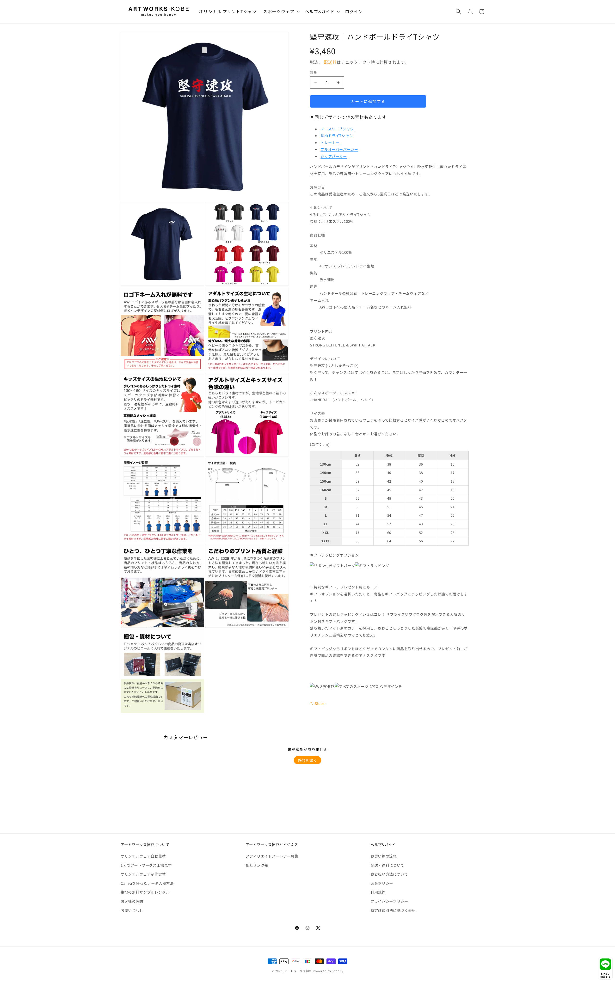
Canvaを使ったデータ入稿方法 (147, 883)
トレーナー (329, 142)
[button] (281, 12)
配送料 (330, 62)
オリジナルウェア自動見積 (143, 856)
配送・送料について (387, 865)
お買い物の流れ (383, 856)
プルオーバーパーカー (339, 149)
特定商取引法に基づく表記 (393, 910)
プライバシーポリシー (389, 901)
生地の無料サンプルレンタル (145, 892)
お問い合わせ (132, 910)
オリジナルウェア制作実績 (143, 874)
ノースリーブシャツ (337, 128)
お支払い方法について (389, 874)
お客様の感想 (132, 901)
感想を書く (307, 760)
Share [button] (320, 703)
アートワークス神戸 (298, 971)
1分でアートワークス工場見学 (146, 865)
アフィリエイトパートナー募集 (272, 856)
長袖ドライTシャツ (336, 135)
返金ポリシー (381, 883)
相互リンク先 (257, 865)
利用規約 (378, 892)
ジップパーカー (333, 156)
